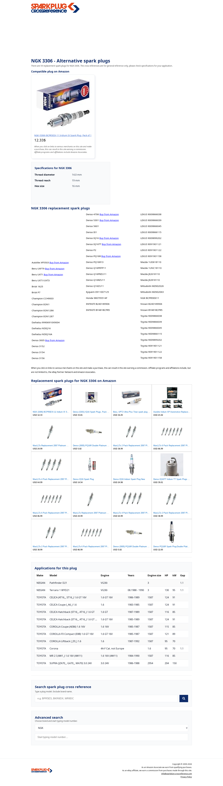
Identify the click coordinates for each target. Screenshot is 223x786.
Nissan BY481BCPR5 (151, 309)
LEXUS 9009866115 (150, 232)
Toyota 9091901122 (151, 351)
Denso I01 (91, 232)
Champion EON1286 (43, 310)
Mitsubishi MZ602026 (152, 285)
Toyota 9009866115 (151, 333)
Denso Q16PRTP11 (96, 267)
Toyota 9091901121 (151, 345)
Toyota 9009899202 (151, 339)
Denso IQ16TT (93, 244)
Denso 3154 (38, 352)
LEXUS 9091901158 (150, 256)
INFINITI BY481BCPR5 (98, 309)
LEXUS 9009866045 (150, 226)
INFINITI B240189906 (98, 303)
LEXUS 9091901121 (150, 244)
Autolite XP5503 (40, 262)
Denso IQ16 (92, 238)
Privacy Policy (186, 777)
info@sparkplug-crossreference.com (176, 774)
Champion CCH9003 (43, 298)
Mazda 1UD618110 (150, 262)
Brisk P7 (36, 292)
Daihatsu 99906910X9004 (46, 322)
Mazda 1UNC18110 (151, 267)
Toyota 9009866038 (151, 315)
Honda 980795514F (96, 297)
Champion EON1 (41, 304)
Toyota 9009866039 (151, 321)
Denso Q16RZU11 (95, 279)
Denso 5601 (92, 226)
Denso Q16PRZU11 (96, 273)
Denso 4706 (92, 214)
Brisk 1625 (37, 286)
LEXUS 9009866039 (150, 220)
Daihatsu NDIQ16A (42, 334)
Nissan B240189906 (151, 303)
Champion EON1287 (43, 316)
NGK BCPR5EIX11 (149, 297)
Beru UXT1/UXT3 (41, 280)
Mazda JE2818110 (150, 279)
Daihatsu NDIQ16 (41, 328)
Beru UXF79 (38, 268)
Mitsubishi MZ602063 (152, 291)
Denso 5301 (92, 220)
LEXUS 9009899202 (150, 238)
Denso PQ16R (93, 256)
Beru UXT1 (37, 274)
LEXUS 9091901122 (150, 250)
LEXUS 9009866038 (150, 214)
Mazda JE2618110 (150, 273)
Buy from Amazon (59, 262)
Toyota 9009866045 (151, 327)
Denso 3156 (38, 358)
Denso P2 (91, 250)
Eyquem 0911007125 (97, 291)
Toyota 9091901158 (151, 357)
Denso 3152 (38, 346)
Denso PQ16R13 (94, 262)
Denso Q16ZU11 (95, 285)
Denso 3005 (38, 340)
